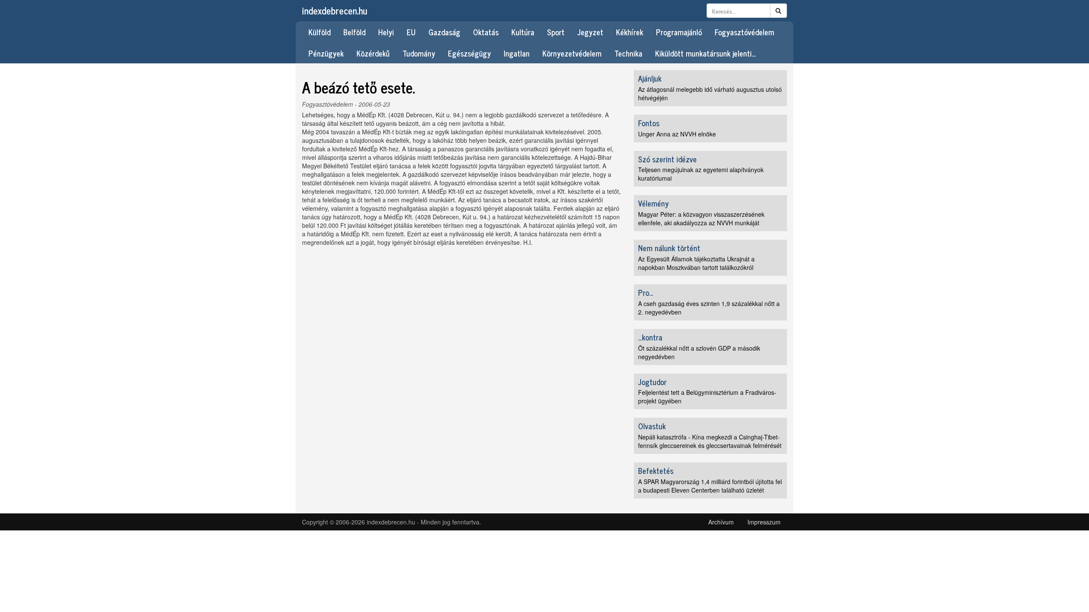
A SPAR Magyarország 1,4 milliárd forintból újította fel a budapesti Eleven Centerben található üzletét (710, 485)
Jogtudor (652, 381)
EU (411, 32)
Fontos (648, 122)
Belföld (354, 32)
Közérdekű (373, 53)
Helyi (386, 32)
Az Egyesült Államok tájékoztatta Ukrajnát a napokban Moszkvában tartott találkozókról (696, 263)
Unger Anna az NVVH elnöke (677, 134)
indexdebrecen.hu (334, 10)
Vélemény (653, 203)
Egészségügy (469, 53)
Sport (555, 32)
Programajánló (679, 32)
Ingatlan (517, 53)
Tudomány (418, 53)
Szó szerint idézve (667, 159)
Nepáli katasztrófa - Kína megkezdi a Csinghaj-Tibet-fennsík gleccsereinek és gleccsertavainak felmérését (709, 441)
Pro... (645, 292)
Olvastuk (652, 425)
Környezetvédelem (572, 53)
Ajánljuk (649, 78)
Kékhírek (629, 32)
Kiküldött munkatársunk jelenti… (705, 53)
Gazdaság (444, 32)
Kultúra (522, 32)
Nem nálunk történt (669, 247)
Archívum (721, 522)
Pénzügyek (326, 53)
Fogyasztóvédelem (744, 32)
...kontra (650, 337)
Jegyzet (590, 32)
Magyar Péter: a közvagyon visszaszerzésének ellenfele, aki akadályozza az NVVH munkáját (701, 218)
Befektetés (655, 470)
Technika (628, 53)
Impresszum (764, 522)
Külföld (319, 32)
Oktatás (486, 32)
